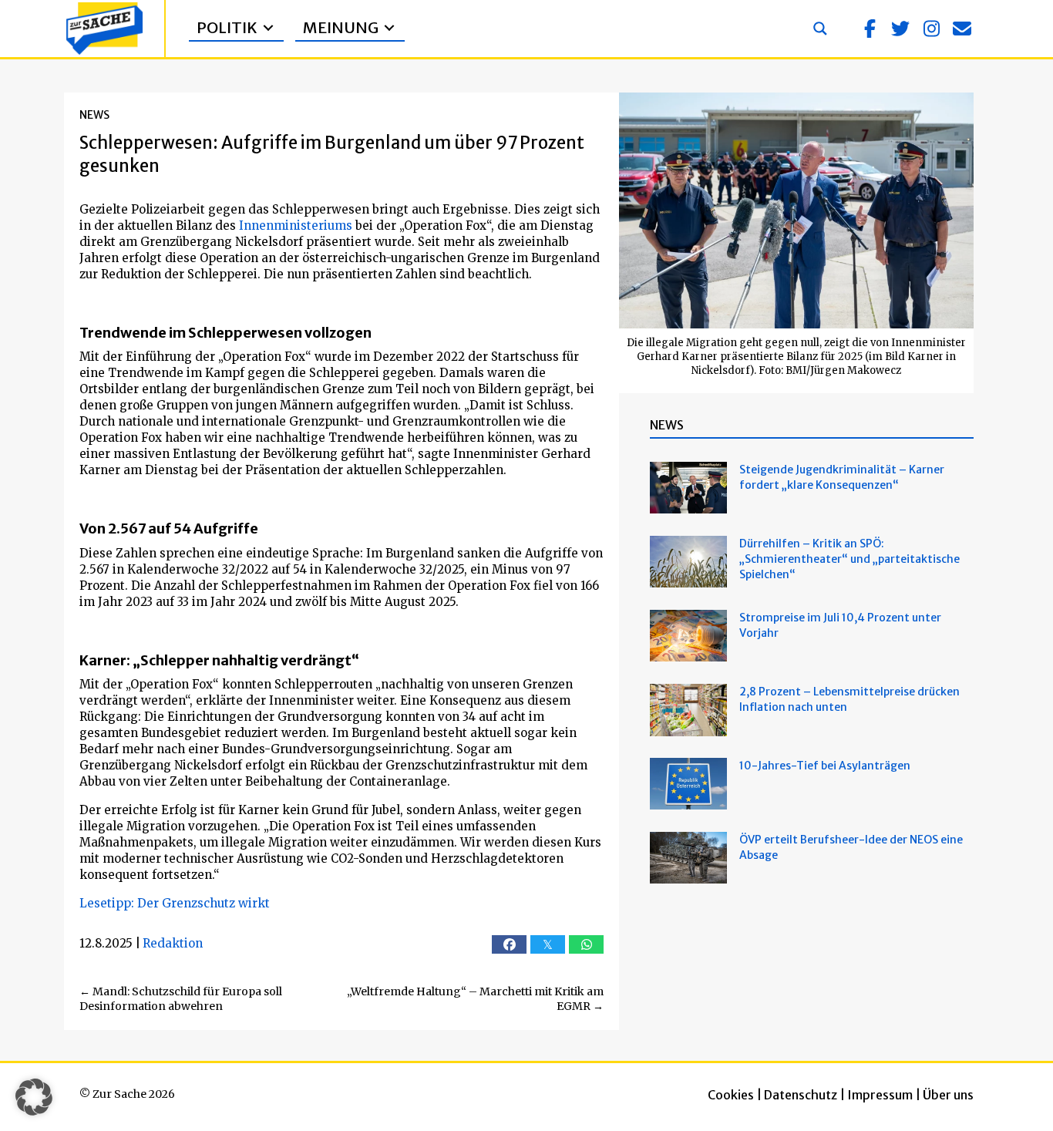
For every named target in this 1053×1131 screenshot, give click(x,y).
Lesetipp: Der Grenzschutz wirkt (174, 903)
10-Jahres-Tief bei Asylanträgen (826, 766)
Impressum (880, 1094)
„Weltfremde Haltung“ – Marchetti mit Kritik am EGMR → (475, 999)
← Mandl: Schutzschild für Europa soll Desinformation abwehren (180, 999)
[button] (869, 28)
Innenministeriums (295, 225)
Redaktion (173, 943)
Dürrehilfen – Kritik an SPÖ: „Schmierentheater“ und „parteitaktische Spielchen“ (849, 559)
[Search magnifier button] (820, 28)
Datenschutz (800, 1094)
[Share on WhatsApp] (586, 944)
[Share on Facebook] (509, 944)
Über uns (948, 1094)
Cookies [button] (731, 1094)
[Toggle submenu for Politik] (268, 28)
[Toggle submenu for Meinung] (389, 28)
